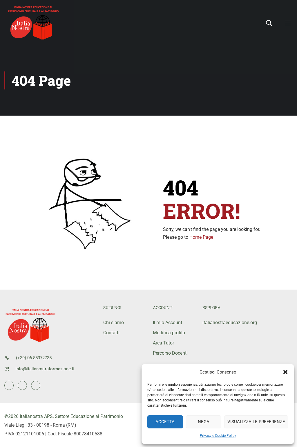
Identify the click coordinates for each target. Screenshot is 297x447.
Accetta (165, 421)
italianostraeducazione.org (222, 322)
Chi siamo (113, 322)
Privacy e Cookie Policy (218, 436)
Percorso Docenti (170, 353)
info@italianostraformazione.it (45, 368)
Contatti (111, 332)
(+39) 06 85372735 (34, 357)
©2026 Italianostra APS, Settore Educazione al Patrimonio (63, 416)
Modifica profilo (169, 332)
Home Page (201, 237)
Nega (203, 421)
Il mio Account (167, 322)
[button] (285, 372)
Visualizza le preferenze (256, 421)
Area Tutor (163, 343)
